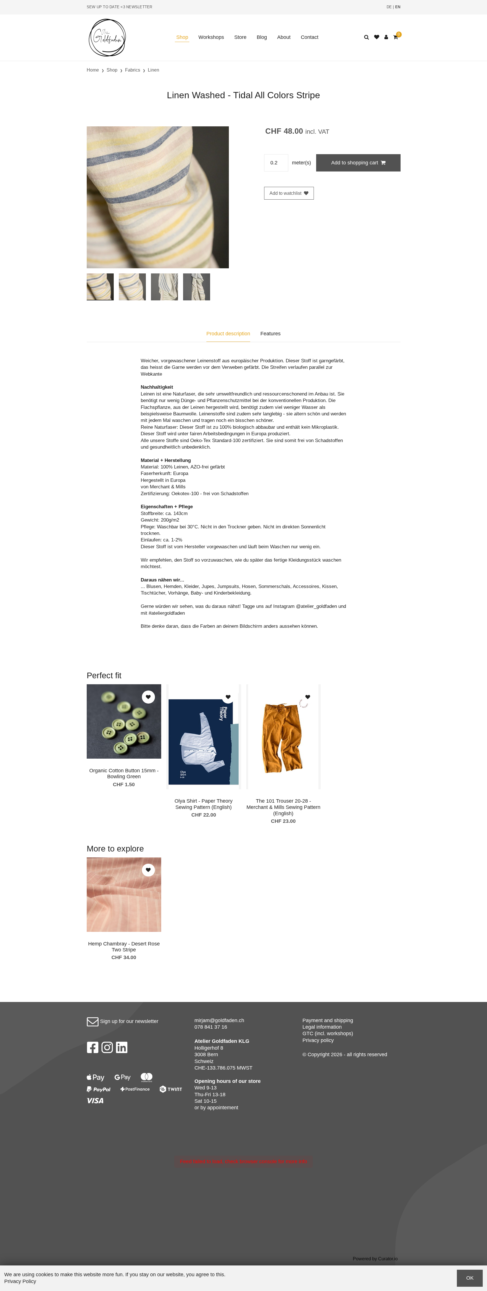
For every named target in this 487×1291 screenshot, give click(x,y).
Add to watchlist (285, 193)
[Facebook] (92, 1049)
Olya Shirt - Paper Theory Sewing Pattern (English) (204, 804)
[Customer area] (386, 37)
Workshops (211, 37)
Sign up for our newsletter (128, 1021)
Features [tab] (270, 333)
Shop (182, 37)
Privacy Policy (20, 1281)
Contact (309, 37)
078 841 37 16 (210, 1027)
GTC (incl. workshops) (327, 1033)
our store (250, 1081)
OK (470, 1278)
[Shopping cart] (396, 37)
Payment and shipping (327, 1020)
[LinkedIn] (122, 1049)
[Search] (367, 37)
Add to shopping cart (354, 163)
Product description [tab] (228, 333)
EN (398, 7)
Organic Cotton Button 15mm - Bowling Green (124, 774)
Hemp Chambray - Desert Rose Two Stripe (124, 947)
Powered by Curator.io (375, 1258)
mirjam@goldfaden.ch (219, 1020)
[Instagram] (107, 1049)
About (284, 37)
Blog (262, 37)
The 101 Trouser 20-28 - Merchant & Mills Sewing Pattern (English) (283, 807)
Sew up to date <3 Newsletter (119, 7)
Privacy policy (318, 1040)
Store (240, 37)
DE (389, 7)
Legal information (322, 1027)
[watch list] (377, 37)
